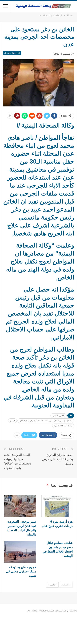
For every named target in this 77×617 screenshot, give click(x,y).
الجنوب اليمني (58, 415)
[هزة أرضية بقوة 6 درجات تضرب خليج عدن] (57, 506)
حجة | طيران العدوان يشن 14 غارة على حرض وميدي (57, 459)
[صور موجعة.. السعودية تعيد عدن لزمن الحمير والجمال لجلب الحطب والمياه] (20, 506)
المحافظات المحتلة (12, 53)
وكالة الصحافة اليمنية (63, 426)
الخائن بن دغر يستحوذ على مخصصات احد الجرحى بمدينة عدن (46, 420)
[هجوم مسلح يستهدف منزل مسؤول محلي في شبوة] (20, 552)
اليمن (12, 420)
